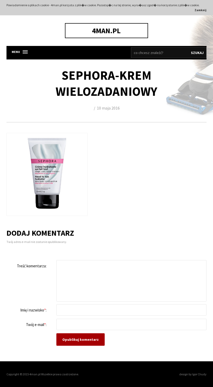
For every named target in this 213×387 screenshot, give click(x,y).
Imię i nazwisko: (33, 310)
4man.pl (106, 30)
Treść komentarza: (31, 265)
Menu (16, 52)
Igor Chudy (199, 374)
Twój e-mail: (36, 324)
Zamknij (201, 10)
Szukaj (197, 52)
